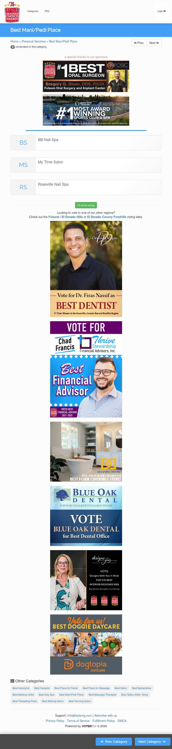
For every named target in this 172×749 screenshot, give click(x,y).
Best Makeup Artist (23, 694)
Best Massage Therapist (102, 694)
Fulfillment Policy (104, 721)
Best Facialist (42, 688)
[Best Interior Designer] (86, 579)
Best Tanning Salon (80, 701)
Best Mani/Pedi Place (63, 41)
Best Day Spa (46, 694)
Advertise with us (105, 715)
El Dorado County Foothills (106, 217)
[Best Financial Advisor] (86, 368)
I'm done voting (86, 205)
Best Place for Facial (66, 688)
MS (23, 164)
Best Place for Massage (96, 688)
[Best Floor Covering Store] (86, 451)
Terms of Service (78, 721)
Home (14, 41)
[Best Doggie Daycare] (86, 644)
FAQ (47, 11)
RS (23, 187)
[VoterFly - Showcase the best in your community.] (89, 726)
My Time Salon (50, 161)
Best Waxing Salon (53, 701)
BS (23, 142)
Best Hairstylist (21, 688)
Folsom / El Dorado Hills (65, 217)
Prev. (140, 43)
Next (152, 43)
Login (160, 11)
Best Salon (121, 688)
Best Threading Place (25, 701)
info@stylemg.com (79, 715)
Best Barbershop (141, 688)
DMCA (122, 721)
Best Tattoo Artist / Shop (134, 694)
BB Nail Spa (48, 139)
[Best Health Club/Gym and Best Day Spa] (86, 110)
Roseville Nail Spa (53, 184)
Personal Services (34, 41)
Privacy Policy (55, 721)
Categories (32, 11)
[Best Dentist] (86, 268)
